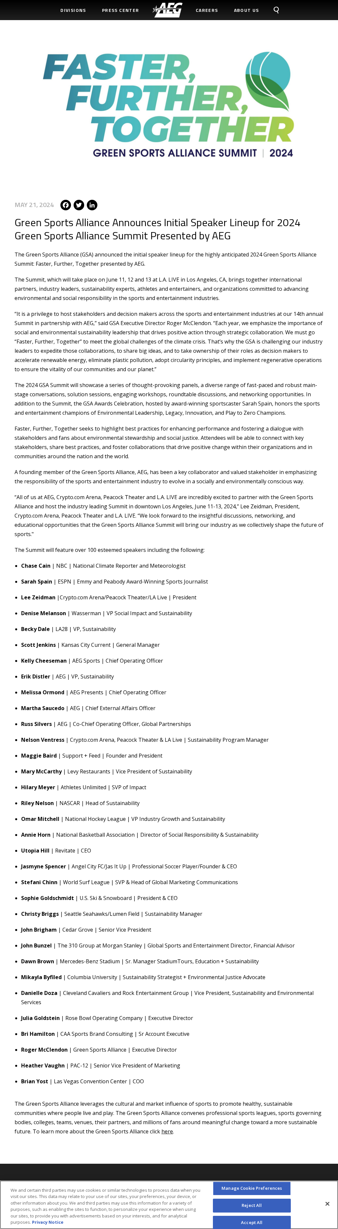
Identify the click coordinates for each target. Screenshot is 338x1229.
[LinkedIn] (92, 204)
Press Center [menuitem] (120, 10)
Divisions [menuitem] (73, 10)
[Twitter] (78, 204)
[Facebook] (65, 204)
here (167, 1131)
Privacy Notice (47, 1222)
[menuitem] (167, 10)
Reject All (252, 1205)
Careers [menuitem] (207, 10)
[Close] (327, 1204)
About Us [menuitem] (246, 10)
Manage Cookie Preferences (251, 1188)
